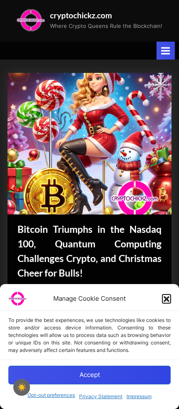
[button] (166, 298)
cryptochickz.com (81, 15)
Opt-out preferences (51, 395)
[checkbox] (21, 387)
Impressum (139, 396)
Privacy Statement (100, 396)
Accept (90, 375)
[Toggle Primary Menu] (166, 51)
